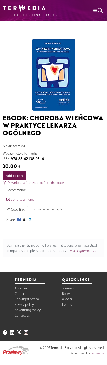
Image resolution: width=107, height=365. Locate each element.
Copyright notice (27, 299)
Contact (20, 293)
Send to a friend (22, 199)
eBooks (67, 299)
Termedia (97, 353)
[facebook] (19, 219)
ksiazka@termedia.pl (84, 251)
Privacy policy (24, 304)
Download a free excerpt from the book (35, 183)
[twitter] (24, 219)
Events (67, 304)
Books (66, 293)
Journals (68, 288)
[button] (97, 10)
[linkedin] (29, 219)
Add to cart (14, 176)
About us (21, 288)
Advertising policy (28, 310)
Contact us (22, 315)
